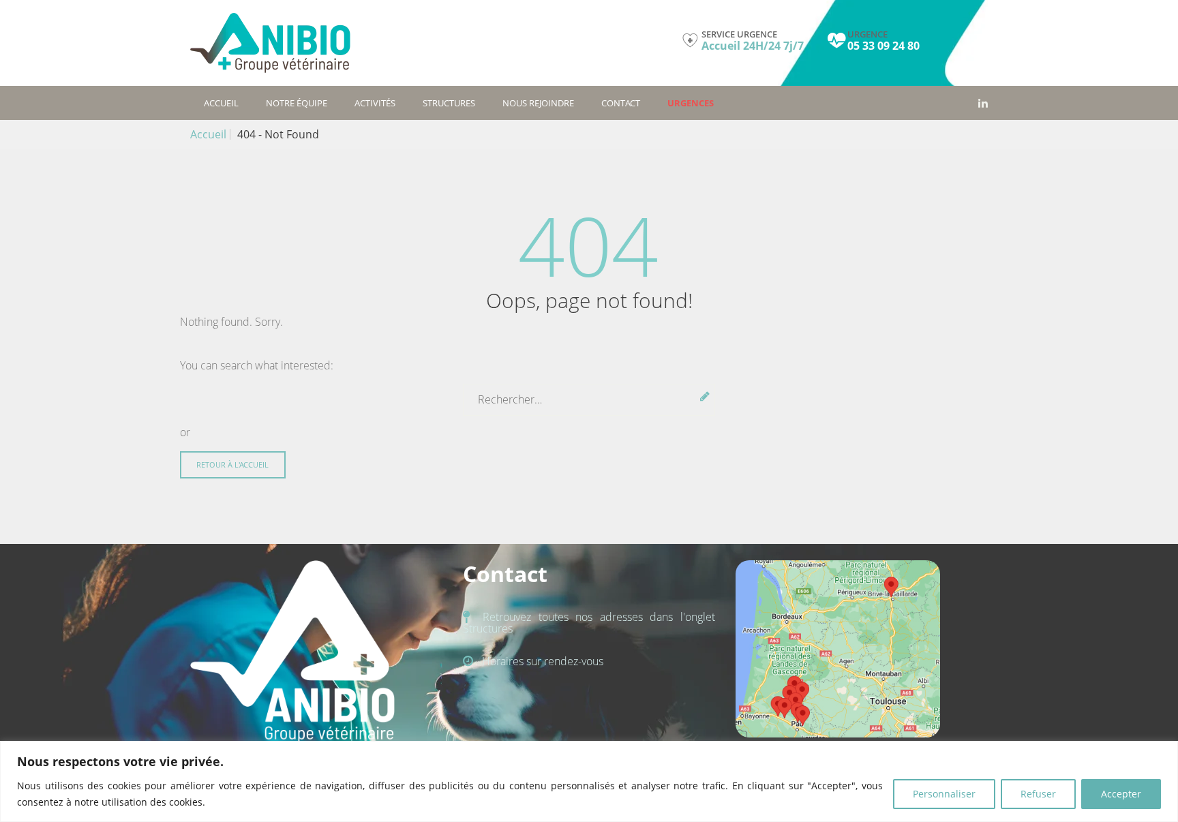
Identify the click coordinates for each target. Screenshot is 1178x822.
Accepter (1121, 793)
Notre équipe (296, 103)
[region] (589, 781)
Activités (374, 103)
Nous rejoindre (538, 103)
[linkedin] (983, 102)
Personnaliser (944, 793)
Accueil (221, 103)
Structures (449, 103)
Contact (620, 103)
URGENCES (690, 103)
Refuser (1038, 793)
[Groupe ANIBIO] (270, 43)
